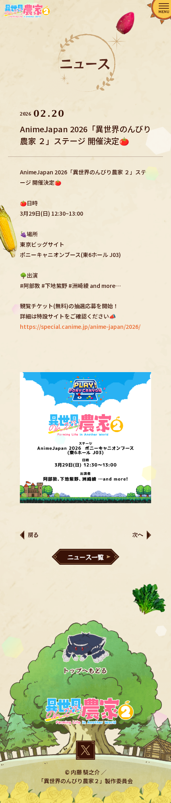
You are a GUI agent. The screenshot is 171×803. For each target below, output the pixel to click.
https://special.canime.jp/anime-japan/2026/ (80, 326)
